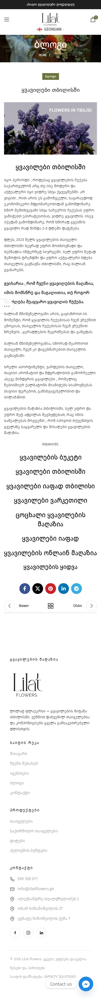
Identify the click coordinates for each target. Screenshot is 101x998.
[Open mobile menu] (6, 19)
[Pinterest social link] (50, 588)
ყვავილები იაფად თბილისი (50, 486)
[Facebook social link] (24, 588)
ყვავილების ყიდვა (50, 566)
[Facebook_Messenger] (86, 984)
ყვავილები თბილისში (50, 471)
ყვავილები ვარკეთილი (50, 500)
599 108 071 (27, 878)
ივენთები (19, 773)
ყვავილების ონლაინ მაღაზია (50, 553)
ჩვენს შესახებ (24, 763)
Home (43, 55)
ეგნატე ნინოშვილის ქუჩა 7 (44, 918)
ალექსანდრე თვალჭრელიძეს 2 (48, 898)
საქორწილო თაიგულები (34, 831)
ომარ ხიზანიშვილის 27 (40, 908)
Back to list (50, 605)
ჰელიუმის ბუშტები (28, 850)
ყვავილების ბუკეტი (51, 457)
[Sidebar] (6, 306)
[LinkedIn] (41, 933)
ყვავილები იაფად (50, 538)
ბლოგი (57, 55)
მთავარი (18, 753)
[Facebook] (15, 933)
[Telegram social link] (76, 588)
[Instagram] (28, 933)
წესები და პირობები (27, 968)
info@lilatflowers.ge (36, 888)
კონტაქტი (20, 792)
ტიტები (17, 840)
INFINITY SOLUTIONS (60, 977)
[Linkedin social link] (63, 588)
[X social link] (37, 588)
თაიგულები (21, 821)
